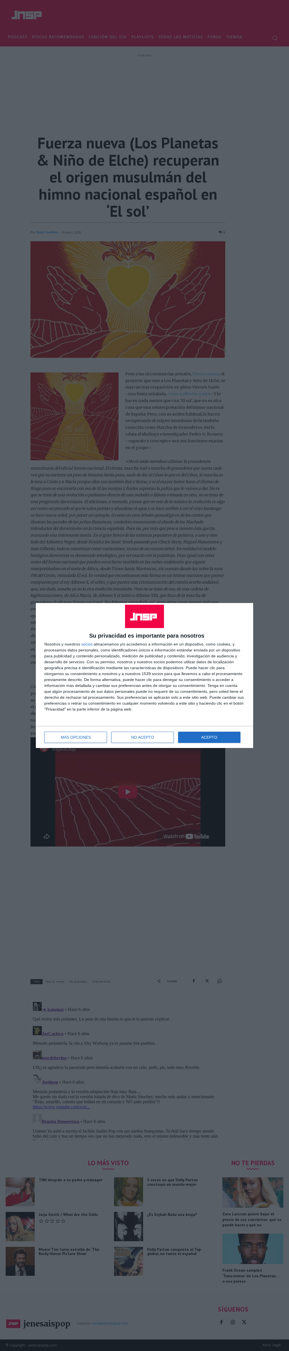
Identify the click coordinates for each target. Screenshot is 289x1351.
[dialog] (144, 675)
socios (87, 644)
